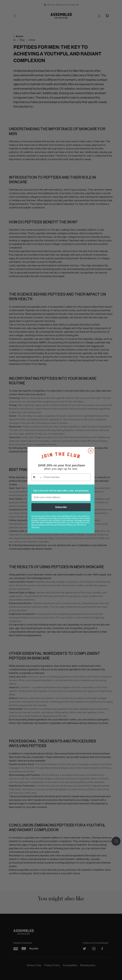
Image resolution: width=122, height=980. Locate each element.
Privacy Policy (65, 524)
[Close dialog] (90, 450)
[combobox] (37, 477)
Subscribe (61, 507)
